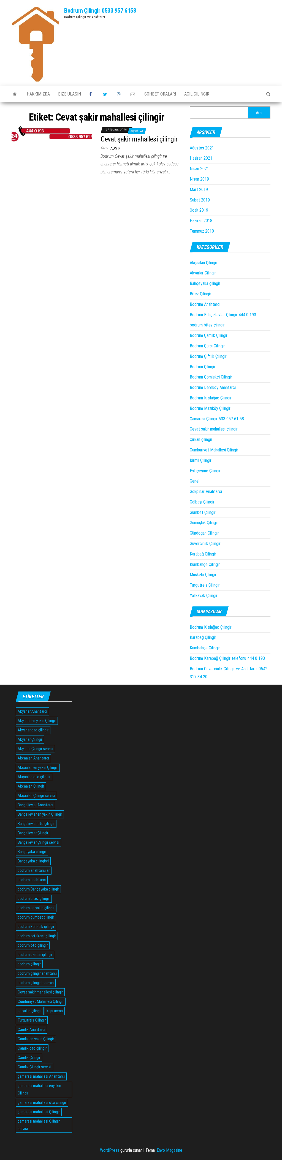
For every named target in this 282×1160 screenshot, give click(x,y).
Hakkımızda (38, 94)
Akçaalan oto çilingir (34, 776)
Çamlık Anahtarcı (31, 1029)
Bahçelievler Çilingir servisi (38, 842)
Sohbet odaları (160, 94)
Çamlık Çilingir (29, 1057)
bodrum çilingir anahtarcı (37, 973)
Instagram (119, 94)
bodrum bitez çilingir (207, 325)
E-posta (133, 94)
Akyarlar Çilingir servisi (35, 748)
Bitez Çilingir (200, 293)
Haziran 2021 (201, 158)
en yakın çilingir (30, 1010)
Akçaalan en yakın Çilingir (38, 767)
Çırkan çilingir (201, 439)
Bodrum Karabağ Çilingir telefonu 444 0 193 (227, 658)
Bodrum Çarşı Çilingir (207, 345)
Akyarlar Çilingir (203, 273)
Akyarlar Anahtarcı (32, 711)
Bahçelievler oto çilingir (36, 823)
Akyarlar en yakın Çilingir (37, 720)
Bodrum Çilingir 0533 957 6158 (100, 10)
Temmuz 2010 (202, 231)
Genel (194, 481)
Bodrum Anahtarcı (205, 304)
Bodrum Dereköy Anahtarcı (213, 387)
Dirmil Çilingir (201, 460)
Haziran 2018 (201, 220)
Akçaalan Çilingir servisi (36, 795)
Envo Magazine (169, 1150)
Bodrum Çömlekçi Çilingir (211, 377)
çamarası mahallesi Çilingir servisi (39, 1125)
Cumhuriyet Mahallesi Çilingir (214, 450)
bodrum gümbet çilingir (36, 917)
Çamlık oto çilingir (32, 1048)
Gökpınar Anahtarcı (206, 491)
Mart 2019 (199, 189)
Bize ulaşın (69, 94)
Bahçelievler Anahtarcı (35, 804)
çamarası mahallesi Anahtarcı (41, 1076)
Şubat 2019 (200, 200)
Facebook (92, 94)
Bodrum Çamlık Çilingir (208, 335)
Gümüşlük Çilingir (204, 522)
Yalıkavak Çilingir (204, 595)
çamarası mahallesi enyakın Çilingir (39, 1089)
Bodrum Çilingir (202, 366)
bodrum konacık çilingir (36, 926)
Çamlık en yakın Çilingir (36, 1038)
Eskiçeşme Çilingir (205, 470)
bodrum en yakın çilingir (36, 907)
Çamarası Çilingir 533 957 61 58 (217, 418)
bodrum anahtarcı (32, 879)
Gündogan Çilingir (204, 533)
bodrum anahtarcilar (34, 870)
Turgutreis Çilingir (205, 585)
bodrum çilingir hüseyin (36, 982)
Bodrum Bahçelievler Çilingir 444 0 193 (223, 314)
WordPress (109, 1150)
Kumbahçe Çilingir (205, 564)
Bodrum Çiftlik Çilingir (208, 356)
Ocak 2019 (199, 210)
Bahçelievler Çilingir (33, 832)
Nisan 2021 (199, 168)
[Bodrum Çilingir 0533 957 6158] (15, 94)
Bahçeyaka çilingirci (33, 861)
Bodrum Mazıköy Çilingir (210, 408)
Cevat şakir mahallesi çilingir (139, 139)
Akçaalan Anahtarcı (33, 758)
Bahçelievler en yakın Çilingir (40, 814)
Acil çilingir (196, 94)
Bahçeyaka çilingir (205, 283)
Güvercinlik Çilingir (205, 543)
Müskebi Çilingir (203, 574)
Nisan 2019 (199, 179)
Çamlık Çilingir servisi (34, 1066)
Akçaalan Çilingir (203, 262)
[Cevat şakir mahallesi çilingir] (52, 133)
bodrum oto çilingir (33, 945)
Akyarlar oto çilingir (33, 730)
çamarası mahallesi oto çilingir (42, 1102)
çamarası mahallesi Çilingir (39, 1111)
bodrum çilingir (29, 964)
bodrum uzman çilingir (35, 954)
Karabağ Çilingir (203, 554)
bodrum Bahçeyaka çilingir (38, 889)
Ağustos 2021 (202, 148)
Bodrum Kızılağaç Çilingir (211, 398)
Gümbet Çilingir (203, 512)
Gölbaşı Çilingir (202, 502)
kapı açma (55, 1010)
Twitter (106, 94)
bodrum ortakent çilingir (37, 935)
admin (115, 148)
